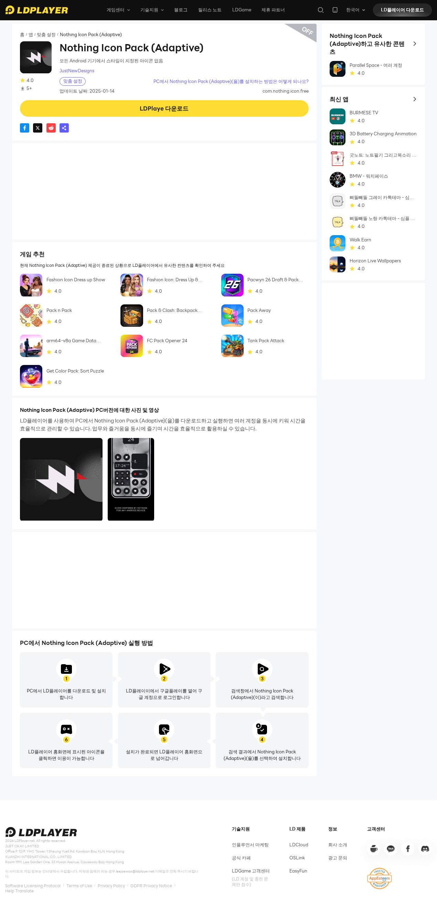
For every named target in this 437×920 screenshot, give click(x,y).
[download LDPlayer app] (335, 10)
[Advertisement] (164, 191)
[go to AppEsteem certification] (379, 878)
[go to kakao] (390, 848)
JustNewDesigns (77, 71)
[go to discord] (424, 848)
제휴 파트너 (273, 10)
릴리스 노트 (210, 10)
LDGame (241, 10)
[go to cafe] (373, 848)
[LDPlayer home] (36, 9)
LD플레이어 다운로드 (402, 10)
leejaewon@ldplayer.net (135, 871)
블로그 (181, 10)
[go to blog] (407, 848)
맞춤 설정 (46, 35)
